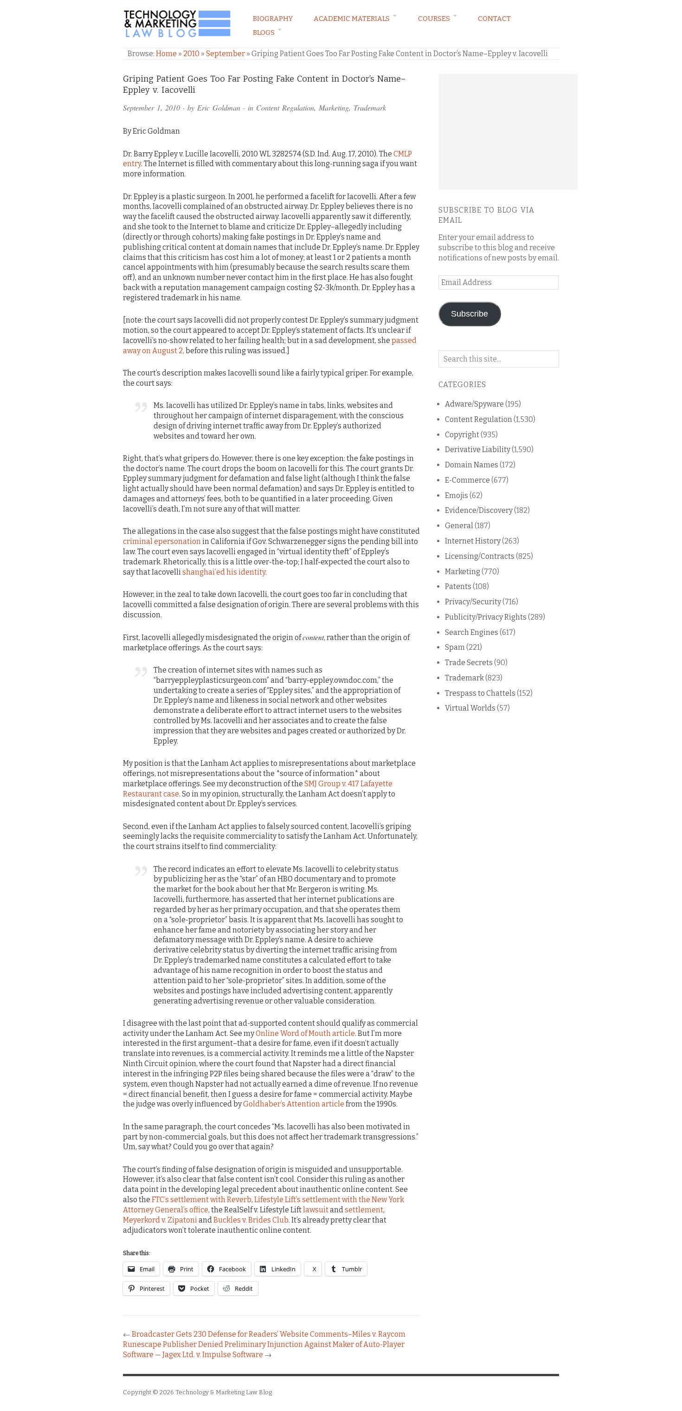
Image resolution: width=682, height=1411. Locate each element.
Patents (458, 586)
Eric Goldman (218, 107)
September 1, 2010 (151, 107)
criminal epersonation (162, 541)
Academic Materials (352, 18)
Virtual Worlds (470, 708)
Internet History (473, 541)
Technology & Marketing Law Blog (223, 1392)
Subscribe (469, 313)
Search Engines (471, 632)
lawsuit (315, 1209)
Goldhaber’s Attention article (293, 1104)
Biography (273, 18)
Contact (494, 18)
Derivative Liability (477, 449)
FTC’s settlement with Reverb (201, 1199)
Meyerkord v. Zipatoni (160, 1220)
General (459, 525)
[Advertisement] (508, 132)
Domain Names (471, 464)
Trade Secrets (469, 662)
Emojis (456, 495)
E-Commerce (467, 480)
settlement (364, 1209)
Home (166, 53)
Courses (434, 18)
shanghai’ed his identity (223, 572)
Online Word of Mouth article (305, 1033)
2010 (191, 53)
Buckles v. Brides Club (251, 1220)
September (225, 53)
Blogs (264, 32)
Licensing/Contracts (480, 556)
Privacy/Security (473, 601)
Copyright (462, 434)
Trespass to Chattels (480, 693)
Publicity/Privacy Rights (486, 617)
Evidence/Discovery (479, 510)
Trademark (370, 107)
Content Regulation (285, 107)
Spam (455, 647)
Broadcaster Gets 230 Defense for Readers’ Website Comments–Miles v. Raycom (268, 1334)
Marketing (334, 107)
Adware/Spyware (474, 404)
